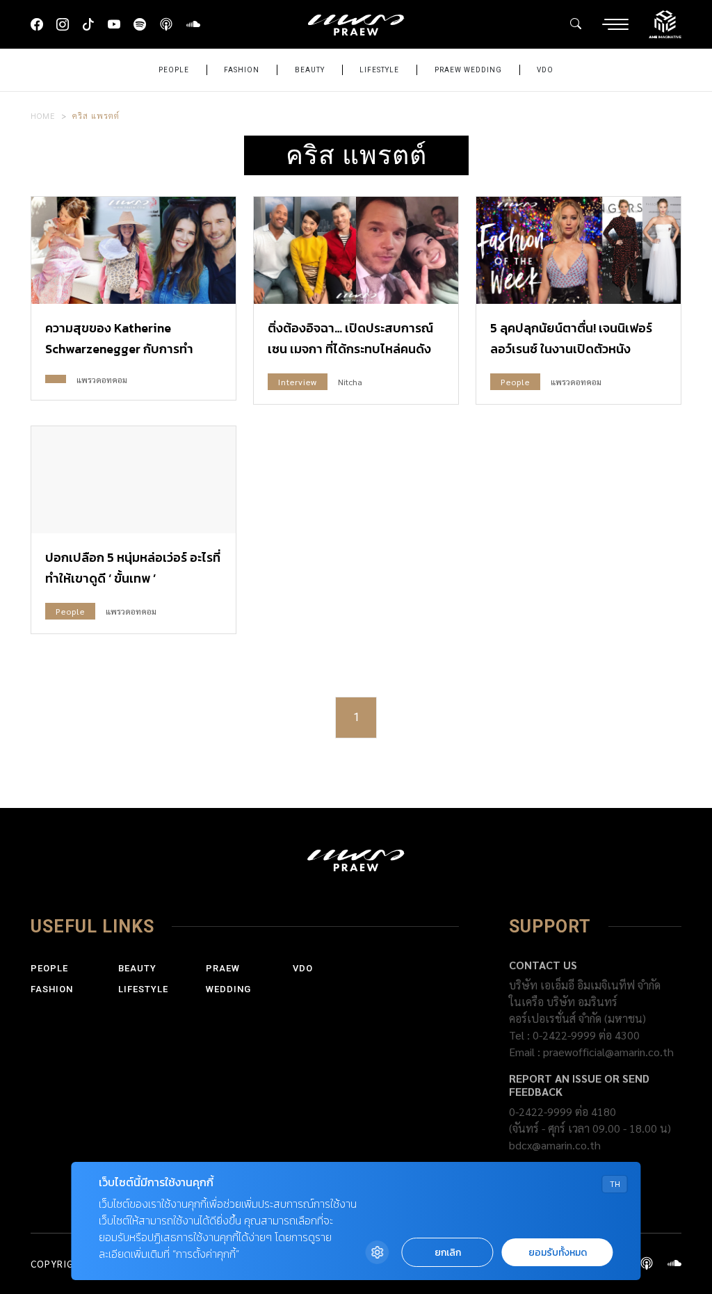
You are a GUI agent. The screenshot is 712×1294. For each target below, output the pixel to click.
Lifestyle (379, 70)
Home (43, 115)
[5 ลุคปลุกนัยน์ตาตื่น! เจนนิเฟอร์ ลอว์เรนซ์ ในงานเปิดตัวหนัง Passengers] (578, 250)
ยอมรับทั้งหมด (557, 1252)
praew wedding (468, 70)
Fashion (241, 70)
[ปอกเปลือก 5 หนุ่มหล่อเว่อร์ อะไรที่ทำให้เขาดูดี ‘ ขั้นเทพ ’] (133, 479)
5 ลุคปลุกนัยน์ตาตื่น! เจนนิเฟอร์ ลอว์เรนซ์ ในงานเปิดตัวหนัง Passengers (571, 348)
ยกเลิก (448, 1252)
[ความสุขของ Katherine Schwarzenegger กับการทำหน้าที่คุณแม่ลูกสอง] (133, 250)
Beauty (310, 70)
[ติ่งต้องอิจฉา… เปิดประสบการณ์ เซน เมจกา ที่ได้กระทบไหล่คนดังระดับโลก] (356, 250)
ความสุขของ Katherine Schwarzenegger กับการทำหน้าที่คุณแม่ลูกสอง (119, 348)
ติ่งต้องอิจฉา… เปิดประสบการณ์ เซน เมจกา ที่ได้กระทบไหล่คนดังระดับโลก (350, 348)
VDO (545, 70)
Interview (297, 381)
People (174, 70)
